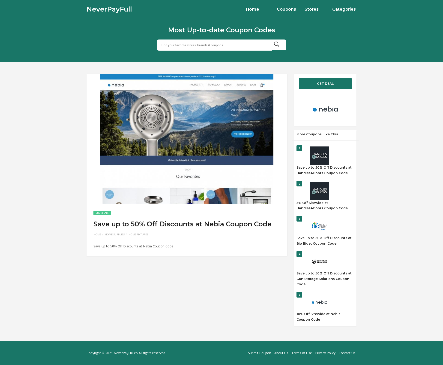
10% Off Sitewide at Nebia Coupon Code (318, 317)
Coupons (286, 9)
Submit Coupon (259, 353)
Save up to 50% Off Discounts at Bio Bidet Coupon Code (324, 241)
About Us (281, 353)
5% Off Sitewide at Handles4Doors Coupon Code (322, 205)
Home (252, 9)
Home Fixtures (138, 234)
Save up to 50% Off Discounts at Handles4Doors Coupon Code (324, 170)
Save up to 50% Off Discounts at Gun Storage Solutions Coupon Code (324, 278)
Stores (312, 9)
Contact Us (347, 353)
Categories (344, 9)
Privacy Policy (325, 353)
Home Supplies (115, 234)
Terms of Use (301, 353)
